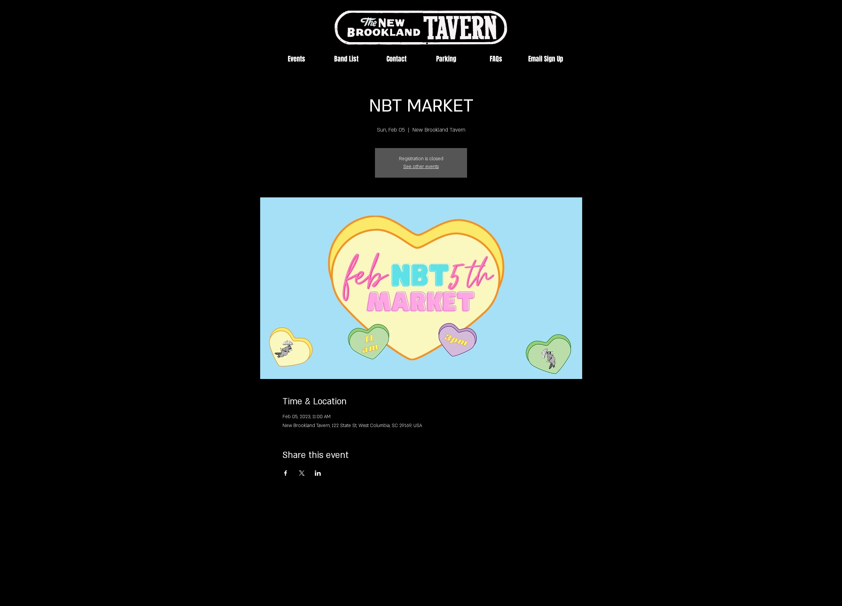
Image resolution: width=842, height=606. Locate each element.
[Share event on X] (302, 473)
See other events (421, 167)
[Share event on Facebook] (286, 473)
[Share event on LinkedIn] (318, 473)
